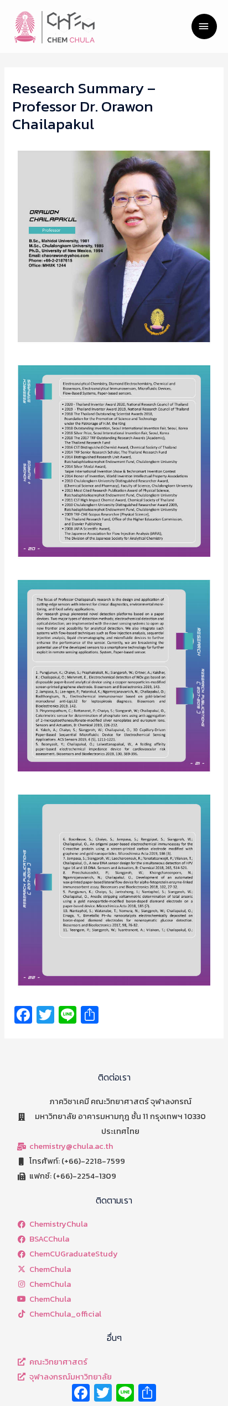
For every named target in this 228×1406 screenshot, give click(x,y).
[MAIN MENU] (204, 26)
